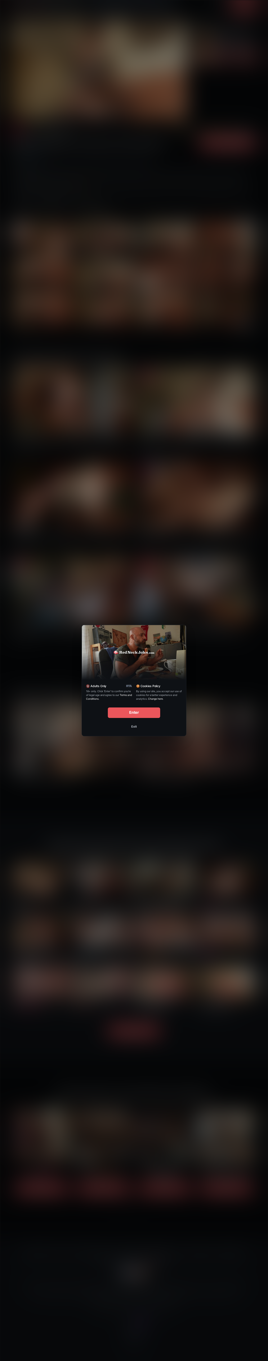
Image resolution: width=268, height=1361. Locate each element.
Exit (134, 726)
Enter (134, 712)
